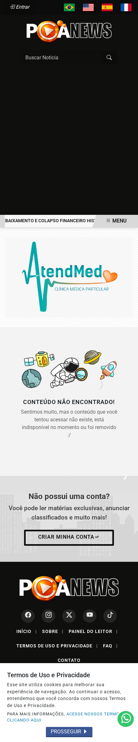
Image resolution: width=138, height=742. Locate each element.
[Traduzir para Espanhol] (107, 7)
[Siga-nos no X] (69, 616)
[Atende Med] (69, 277)
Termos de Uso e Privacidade (57, 645)
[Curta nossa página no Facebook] (28, 616)
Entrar (22, 7)
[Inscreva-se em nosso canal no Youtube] (89, 616)
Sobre (53, 631)
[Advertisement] (69, 143)
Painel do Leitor (93, 631)
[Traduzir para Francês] (126, 7)
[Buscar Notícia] (109, 57)
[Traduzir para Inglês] (88, 7)
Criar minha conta (66, 537)
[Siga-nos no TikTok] (110, 616)
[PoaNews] (69, 31)
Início (26, 631)
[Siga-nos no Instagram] (48, 616)
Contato (69, 660)
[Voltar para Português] (69, 7)
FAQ (110, 645)
